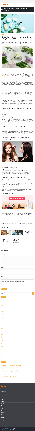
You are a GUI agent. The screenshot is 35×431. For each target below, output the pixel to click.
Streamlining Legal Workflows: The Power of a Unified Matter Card (17, 238)
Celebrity (2, 314)
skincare (9, 133)
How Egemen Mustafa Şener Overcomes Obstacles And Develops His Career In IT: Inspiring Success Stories (17, 367)
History (2, 331)
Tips (1, 352)
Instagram (2, 412)
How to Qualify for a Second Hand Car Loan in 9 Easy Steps (10, 370)
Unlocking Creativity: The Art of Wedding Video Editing (9, 377)
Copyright (17, 8)
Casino (2, 311)
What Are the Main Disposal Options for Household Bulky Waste (9, 224)
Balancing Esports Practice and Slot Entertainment (8, 376)
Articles (2, 300)
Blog (1, 303)
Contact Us (23, 8)
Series (2, 348)
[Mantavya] (2, 9)
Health (2, 329)
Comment (3, 254)
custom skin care (30, 73)
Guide (2, 328)
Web (1, 357)
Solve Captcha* (3, 284)
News (1, 343)
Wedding (2, 358)
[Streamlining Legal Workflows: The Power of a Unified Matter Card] (17, 230)
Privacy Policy (6, 10)
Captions (12, 8)
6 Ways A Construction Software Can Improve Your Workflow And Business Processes (6, 240)
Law (1, 337)
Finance (2, 322)
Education (2, 317)
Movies (2, 340)
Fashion (2, 320)
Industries (2, 335)
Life (1, 338)
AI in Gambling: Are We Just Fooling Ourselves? (8, 368)
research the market (5, 75)
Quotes (8, 8)
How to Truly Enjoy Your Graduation (6, 374)
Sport (1, 349)
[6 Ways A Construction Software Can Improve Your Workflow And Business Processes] (6, 230)
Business (2, 305)
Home (5, 8)
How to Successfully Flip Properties (6, 373)
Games (2, 326)
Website (2, 276)
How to (2, 334)
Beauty (2, 302)
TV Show (2, 355)
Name (2, 267)
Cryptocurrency (3, 316)
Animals (2, 299)
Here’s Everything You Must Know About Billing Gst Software (28, 233)
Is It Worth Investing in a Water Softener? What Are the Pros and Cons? (26, 224)
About (27, 8)
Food (1, 323)
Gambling (2, 325)
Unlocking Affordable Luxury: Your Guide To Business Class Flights (11, 365)
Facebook (2, 410)
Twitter (2, 414)
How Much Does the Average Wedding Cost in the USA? (9, 371)
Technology (2, 351)
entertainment (3, 319)
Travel (2, 354)
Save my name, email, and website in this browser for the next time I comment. (15, 281)
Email (2, 271)
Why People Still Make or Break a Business (7, 364)
